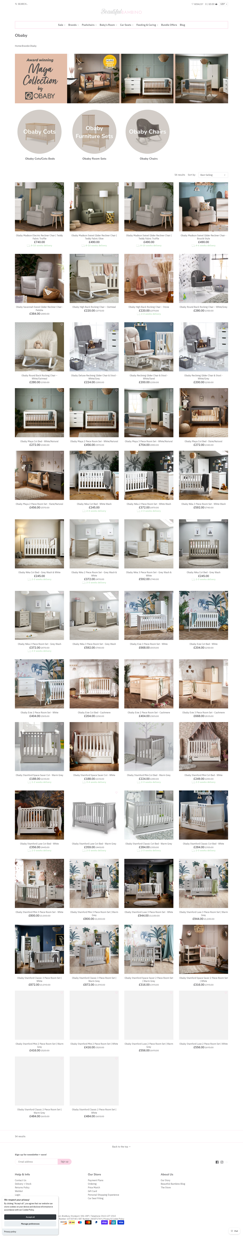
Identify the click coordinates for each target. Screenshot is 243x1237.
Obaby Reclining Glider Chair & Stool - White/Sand (149, 377)
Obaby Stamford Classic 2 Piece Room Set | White (94, 1111)
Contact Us (20, 1180)
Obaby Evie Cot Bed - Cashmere (94, 712)
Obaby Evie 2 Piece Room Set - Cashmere (149, 712)
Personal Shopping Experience (103, 1194)
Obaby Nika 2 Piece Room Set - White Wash (149, 504)
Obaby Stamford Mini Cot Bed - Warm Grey (149, 775)
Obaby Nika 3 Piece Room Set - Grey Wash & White (149, 574)
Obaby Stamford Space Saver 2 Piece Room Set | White (203, 979)
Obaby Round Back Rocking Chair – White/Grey (203, 307)
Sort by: (192, 175)
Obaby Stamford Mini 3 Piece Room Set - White (39, 912)
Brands (25, 45)
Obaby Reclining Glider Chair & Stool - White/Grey (203, 377)
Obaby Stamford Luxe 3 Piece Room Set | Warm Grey (203, 914)
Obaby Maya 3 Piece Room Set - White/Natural (149, 441)
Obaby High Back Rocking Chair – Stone (149, 307)
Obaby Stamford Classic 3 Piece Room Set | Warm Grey (94, 979)
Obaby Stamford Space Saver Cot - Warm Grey (39, 775)
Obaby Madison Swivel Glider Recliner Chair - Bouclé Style (203, 237)
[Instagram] (221, 1162)
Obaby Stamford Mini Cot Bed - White (203, 775)
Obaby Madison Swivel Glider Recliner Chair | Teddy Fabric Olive (94, 237)
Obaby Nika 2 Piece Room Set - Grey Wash (39, 644)
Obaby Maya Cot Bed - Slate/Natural (203, 441)
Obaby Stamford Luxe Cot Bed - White (39, 843)
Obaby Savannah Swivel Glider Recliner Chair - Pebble (39, 308)
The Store (166, 1187)
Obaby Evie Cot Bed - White (204, 644)
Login (17, 1194)
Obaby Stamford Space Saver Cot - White (94, 775)
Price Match (94, 1187)
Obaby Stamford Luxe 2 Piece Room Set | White (203, 1043)
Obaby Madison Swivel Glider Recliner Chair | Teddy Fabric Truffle (149, 237)
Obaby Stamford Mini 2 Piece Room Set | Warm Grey (39, 1045)
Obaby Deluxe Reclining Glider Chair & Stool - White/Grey (94, 377)
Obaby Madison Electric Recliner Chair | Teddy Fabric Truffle (39, 237)
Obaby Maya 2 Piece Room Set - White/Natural (94, 441)
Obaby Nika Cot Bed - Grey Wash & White (39, 572)
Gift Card (92, 1191)
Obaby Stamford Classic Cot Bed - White (203, 843)
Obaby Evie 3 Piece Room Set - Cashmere (203, 712)
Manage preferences (30, 1224)
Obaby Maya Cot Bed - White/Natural (39, 441)
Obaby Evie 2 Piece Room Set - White (39, 712)
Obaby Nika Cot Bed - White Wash (94, 504)
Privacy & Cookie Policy (113, 1218)
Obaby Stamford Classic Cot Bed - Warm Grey (148, 843)
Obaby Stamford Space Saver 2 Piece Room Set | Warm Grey (149, 979)
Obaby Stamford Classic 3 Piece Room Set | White (39, 979)
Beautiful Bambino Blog (173, 1183)
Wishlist (19, 1191)
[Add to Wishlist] (61, 184)
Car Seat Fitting (96, 1198)
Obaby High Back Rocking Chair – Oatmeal (94, 307)
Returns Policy (22, 1187)
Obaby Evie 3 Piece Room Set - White (149, 644)
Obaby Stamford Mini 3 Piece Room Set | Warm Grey (94, 914)
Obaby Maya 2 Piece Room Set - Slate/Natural (39, 504)
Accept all (30, 1217)
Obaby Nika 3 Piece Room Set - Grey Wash (94, 644)
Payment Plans (95, 1180)
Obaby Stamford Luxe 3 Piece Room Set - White (149, 912)
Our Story (165, 1180)
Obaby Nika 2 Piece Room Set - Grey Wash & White (94, 574)
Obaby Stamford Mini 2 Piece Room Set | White (94, 1043)
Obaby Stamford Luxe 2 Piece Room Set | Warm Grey (149, 1045)
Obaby (33, 45)
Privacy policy (10, 1231)
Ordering (92, 1183)
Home (18, 45)
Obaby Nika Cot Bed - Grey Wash (203, 572)
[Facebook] (217, 1162)
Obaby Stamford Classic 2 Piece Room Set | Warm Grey (39, 1111)
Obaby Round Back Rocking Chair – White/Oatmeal (39, 377)
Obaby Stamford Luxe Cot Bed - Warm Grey (94, 843)
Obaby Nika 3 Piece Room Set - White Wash (203, 504)
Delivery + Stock (23, 1183)
